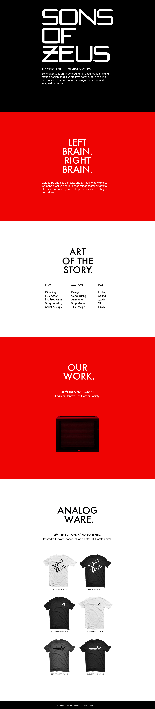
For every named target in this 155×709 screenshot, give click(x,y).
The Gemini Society (90, 705)
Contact (70, 396)
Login (58, 396)
